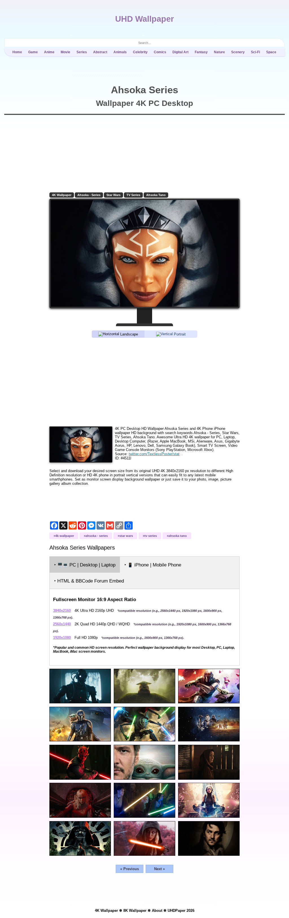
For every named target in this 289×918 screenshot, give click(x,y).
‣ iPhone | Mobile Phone (152, 565)
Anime (49, 52)
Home (17, 52)
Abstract (100, 52)
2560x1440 (62, 624)
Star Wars (113, 195)
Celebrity (140, 52)
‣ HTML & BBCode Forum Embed (89, 581)
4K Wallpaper (61, 195)
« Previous (129, 869)
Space (271, 52)
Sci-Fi (255, 52)
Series (81, 52)
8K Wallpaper (134, 910)
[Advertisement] (144, 381)
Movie (65, 52)
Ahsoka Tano (156, 195)
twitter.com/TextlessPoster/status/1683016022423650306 (156, 454)
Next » (159, 869)
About (157, 910)
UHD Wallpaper (144, 18)
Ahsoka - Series (88, 195)
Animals (120, 52)
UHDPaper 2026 (181, 910)
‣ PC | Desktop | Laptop (84, 565)
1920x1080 (62, 637)
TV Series (133, 195)
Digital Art (180, 52)
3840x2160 (62, 610)
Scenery (238, 52)
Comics (160, 52)
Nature (219, 52)
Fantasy (201, 52)
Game (33, 52)
